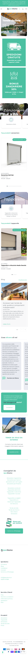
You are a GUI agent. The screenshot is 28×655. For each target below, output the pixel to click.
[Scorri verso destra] (25, 329)
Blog (2, 566)
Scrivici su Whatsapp (14, 531)
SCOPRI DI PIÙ (14, 452)
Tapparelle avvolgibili (14, 498)
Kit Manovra (14, 503)
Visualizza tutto (23, 280)
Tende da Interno (14, 510)
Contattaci (9, 407)
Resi (2, 602)
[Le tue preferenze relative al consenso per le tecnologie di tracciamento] (2, 652)
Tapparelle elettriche (14, 490)
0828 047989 (5, 579)
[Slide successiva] (21, 33)
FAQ (2, 595)
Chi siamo (4, 564)
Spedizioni (4, 600)
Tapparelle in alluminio (14, 492)
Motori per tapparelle (14, 502)
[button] (19, 9)
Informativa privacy (7, 598)
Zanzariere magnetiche (14, 478)
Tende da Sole (14, 508)
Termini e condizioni (7, 597)
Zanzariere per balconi (14, 480)
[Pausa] (23, 33)
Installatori (4, 568)
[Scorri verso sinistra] (22, 329)
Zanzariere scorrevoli (14, 488)
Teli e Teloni (14, 512)
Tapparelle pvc (14, 500)
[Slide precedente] (16, 33)
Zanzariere (4, 618)
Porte (2, 625)
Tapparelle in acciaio (14, 493)
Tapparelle (4, 620)
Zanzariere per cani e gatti (14, 482)
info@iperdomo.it (6, 577)
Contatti (3, 570)
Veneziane (14, 513)
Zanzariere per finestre (14, 483)
